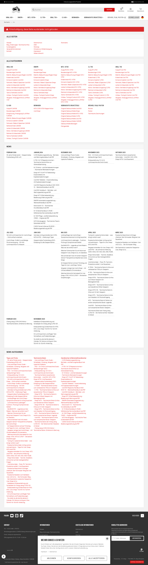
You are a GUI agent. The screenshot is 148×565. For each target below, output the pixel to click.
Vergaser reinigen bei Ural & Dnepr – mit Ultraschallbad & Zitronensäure (73, 269)
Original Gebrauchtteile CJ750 (70, 116)
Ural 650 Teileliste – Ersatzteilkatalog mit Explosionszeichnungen (46, 181)
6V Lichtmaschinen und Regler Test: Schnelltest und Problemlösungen (45, 335)
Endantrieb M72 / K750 (68, 79)
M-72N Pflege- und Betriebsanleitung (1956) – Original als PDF (46, 217)
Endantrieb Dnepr (39, 77)
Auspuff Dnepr (38, 70)
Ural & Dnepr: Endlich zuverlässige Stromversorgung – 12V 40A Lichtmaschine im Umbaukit (17, 242)
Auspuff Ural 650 (12, 70)
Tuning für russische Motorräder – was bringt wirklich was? (100, 236)
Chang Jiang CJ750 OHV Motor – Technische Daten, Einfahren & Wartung (19, 323)
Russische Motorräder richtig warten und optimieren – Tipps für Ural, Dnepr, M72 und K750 (100, 242)
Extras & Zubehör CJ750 (96, 80)
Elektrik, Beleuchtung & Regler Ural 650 (19, 75)
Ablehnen (51, 558)
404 (14, 22)
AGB (77, 532)
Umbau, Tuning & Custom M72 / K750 (73, 97)
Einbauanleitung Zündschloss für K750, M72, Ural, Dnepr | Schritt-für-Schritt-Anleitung (46, 329)
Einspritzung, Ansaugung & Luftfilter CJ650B (18, 115)
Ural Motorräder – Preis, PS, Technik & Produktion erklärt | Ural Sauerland (100, 263)
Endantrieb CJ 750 (94, 77)
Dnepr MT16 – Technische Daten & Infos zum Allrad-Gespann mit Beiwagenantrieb (100, 280)
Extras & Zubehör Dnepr (41, 80)
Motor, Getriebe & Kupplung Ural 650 (18, 87)
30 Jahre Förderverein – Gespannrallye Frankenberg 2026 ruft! (19, 156)
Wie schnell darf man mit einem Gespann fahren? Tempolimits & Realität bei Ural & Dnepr (74, 258)
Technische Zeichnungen (96, 113)
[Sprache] (142, 17)
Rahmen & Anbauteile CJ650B (16, 133)
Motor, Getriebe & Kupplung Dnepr (44, 87)
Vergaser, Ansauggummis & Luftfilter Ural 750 (127, 99)
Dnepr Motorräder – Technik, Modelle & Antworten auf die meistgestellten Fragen (100, 257)
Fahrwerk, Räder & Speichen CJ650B (18, 123)
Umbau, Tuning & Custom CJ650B (17, 138)
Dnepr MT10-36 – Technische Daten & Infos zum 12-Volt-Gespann (100, 291)
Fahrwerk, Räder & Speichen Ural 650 (18, 82)
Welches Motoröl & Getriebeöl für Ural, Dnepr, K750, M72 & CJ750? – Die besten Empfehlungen (74, 275)
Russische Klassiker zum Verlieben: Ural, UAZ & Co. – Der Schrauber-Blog (128, 243)
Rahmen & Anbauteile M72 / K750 (71, 92)
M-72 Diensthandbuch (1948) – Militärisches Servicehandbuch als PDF (46, 212)
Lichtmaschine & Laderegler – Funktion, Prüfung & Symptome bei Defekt (73, 241)
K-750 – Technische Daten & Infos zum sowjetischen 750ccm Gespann (100, 273)
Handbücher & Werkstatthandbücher (73, 358)
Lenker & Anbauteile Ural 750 (124, 85)
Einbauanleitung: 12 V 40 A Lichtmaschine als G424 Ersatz (98, 161)
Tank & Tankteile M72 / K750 (70, 95)
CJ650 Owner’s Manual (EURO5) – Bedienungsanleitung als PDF (45, 227)
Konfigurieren (74, 558)
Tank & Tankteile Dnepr (41, 93)
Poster (90, 111)
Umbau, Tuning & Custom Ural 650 (18, 95)
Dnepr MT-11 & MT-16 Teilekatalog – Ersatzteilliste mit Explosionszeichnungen (45, 175)
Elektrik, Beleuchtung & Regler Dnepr (45, 75)
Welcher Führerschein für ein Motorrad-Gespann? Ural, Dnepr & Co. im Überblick (74, 252)
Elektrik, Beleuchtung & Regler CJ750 (100, 75)
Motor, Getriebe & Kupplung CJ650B (18, 131)
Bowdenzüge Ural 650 (14, 72)
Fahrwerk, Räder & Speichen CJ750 (99, 82)
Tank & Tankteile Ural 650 (15, 93)
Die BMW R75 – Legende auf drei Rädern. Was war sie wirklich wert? (74, 246)
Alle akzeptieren (97, 558)
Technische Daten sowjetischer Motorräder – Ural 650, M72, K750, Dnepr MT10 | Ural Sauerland (126, 157)
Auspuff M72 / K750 (67, 70)
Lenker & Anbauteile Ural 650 (16, 85)
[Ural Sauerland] (16, 10)
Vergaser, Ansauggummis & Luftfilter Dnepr (45, 99)
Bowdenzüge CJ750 (94, 72)
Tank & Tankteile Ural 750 (123, 93)
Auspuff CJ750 (92, 70)
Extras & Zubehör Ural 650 (15, 80)
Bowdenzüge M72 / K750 (69, 72)
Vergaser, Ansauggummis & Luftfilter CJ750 (99, 99)
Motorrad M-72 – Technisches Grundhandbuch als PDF (43, 207)
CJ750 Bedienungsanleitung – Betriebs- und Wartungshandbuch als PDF (46, 156)
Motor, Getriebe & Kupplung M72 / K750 (73, 90)
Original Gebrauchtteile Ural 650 (71, 108)
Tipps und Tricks (12, 358)
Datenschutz (79, 529)
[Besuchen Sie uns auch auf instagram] (16, 515)
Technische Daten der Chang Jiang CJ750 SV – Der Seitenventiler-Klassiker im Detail (100, 313)
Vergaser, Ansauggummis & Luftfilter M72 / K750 (72, 101)
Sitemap (78, 535)
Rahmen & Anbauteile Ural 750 (125, 90)
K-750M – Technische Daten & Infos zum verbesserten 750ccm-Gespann (101, 268)
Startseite (7, 22)
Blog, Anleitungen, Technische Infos (50, 532)
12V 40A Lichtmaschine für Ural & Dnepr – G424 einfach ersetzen (19, 236)
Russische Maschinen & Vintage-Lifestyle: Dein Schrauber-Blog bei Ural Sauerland (127, 237)
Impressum (44, 552)
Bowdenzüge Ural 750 (122, 72)
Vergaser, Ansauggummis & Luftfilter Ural (18, 99)
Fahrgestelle (65, 126)
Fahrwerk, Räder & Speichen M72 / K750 (73, 85)
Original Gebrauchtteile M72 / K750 (72, 113)
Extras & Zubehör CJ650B (15, 121)
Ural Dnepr (37, 111)
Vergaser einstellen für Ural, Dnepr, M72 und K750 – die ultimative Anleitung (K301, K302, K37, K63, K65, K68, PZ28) (100, 250)
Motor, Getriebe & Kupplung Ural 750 (127, 87)
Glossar (42, 529)
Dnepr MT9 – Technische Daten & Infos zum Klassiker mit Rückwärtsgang (100, 296)
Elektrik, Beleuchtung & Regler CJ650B (19, 118)
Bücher (90, 108)
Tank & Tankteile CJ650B (14, 136)
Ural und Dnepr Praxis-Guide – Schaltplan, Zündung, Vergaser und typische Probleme (72, 157)
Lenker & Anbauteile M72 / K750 (71, 87)
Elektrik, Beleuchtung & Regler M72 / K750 (72, 76)
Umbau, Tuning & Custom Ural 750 (126, 95)
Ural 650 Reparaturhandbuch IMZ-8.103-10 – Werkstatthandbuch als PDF (47, 186)
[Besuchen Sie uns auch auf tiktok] (21, 515)
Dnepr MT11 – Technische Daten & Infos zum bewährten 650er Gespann (100, 286)
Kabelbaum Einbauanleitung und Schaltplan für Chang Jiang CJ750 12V (46, 323)
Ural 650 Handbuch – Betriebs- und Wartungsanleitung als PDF (45, 191)
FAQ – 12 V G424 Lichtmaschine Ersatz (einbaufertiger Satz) (100, 156)
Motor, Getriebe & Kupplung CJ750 (99, 87)
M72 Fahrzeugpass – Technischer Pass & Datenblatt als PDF (46, 222)
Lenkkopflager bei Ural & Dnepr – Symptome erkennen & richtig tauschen (73, 236)
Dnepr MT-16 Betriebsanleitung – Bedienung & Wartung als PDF (44, 196)
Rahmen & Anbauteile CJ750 (97, 90)
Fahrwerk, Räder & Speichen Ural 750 (127, 82)
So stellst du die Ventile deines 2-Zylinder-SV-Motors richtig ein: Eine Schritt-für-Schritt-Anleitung (45, 341)
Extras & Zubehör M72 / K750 (70, 82)
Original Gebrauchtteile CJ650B (71, 121)
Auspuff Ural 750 (120, 70)
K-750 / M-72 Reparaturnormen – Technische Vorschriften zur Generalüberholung (44, 162)
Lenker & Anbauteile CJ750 (96, 85)
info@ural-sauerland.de (14, 534)
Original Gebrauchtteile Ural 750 (71, 119)
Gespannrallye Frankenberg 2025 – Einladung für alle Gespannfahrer (45, 241)
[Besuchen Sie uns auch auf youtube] (11, 515)
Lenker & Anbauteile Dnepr (42, 85)
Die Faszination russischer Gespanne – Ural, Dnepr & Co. (127, 249)
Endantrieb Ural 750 (121, 77)
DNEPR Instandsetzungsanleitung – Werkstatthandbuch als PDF (45, 201)
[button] (142, 515)
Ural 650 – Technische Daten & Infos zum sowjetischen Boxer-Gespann (99, 306)
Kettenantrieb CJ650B (14, 126)
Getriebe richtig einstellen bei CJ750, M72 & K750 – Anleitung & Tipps (45, 236)
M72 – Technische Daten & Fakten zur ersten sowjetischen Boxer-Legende (100, 301)
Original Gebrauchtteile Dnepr (70, 111)
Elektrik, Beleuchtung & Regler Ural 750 (127, 75)
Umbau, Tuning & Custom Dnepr (44, 95)
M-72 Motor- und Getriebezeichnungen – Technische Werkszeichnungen (46, 168)
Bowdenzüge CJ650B (13, 111)
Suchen (109, 10)
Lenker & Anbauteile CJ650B (16, 128)
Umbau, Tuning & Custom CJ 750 (98, 95)
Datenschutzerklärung (117, 530)
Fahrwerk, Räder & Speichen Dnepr (45, 82)
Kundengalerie (44, 535)
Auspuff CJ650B (12, 108)
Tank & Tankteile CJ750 (95, 93)
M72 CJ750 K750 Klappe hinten (43, 108)
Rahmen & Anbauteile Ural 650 (16, 90)
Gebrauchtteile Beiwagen (69, 124)
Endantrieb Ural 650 (13, 77)
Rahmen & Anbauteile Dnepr (43, 90)
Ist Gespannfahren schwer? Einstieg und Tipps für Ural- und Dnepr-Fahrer (74, 264)
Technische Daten (40, 358)
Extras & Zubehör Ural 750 (123, 80)
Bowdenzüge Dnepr (40, 72)
